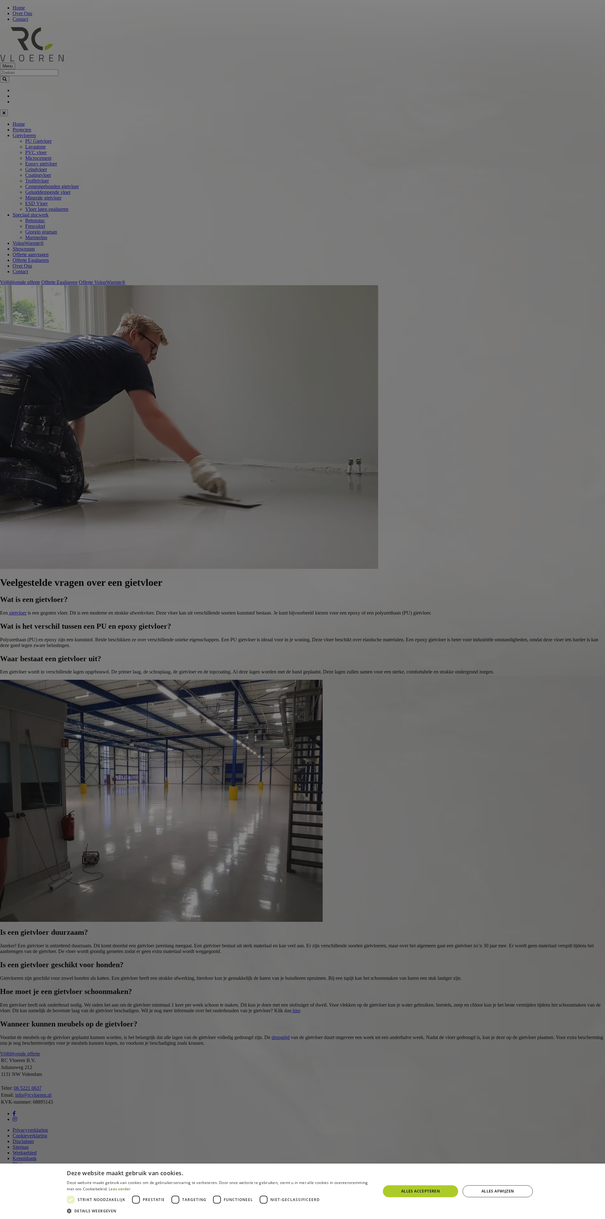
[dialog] (302, 1191)
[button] (219, 1210)
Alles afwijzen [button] (497, 1191)
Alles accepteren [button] (420, 1191)
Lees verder (119, 1189)
